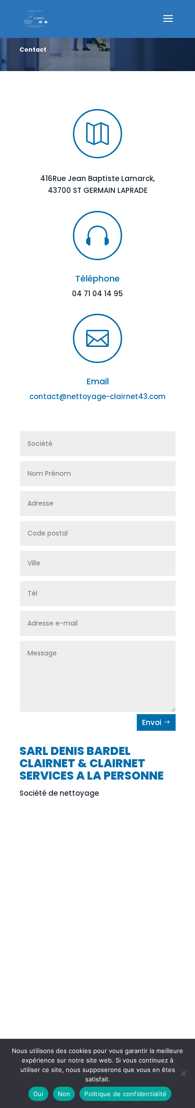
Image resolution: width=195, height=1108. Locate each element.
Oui (38, 1094)
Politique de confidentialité (125, 1094)
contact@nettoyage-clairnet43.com (97, 396)
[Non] (183, 1073)
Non (64, 1094)
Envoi (151, 722)
